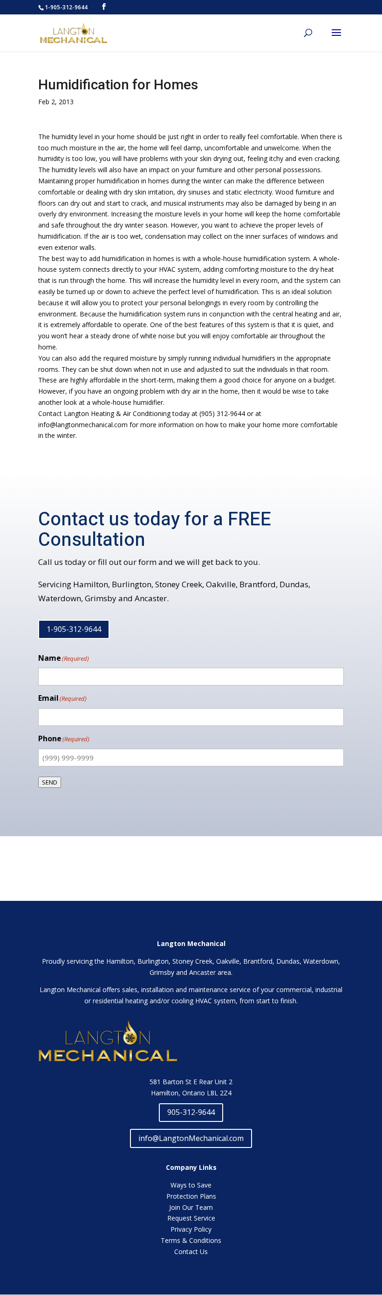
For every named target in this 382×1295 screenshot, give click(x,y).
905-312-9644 (191, 1112)
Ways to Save (191, 1185)
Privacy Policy (191, 1229)
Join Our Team (191, 1207)
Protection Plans (191, 1196)
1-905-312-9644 (74, 629)
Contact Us (191, 1251)
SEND (49, 782)
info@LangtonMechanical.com (191, 1138)
